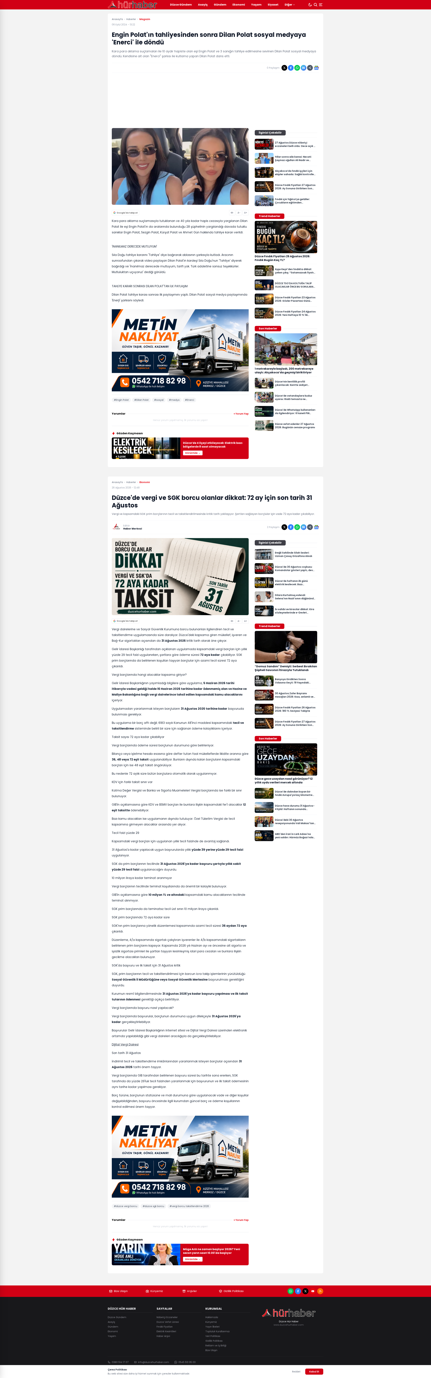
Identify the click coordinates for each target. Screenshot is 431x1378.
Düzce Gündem (181, 5)
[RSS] (320, 1291)
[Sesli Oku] (232, 212)
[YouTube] (313, 1291)
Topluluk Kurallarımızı (217, 1331)
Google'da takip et (127, 212)
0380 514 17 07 (120, 1362)
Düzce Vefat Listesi (168, 1322)
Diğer (288, 5)
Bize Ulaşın (121, 1291)
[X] (305, 1291)
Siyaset (273, 5)
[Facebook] (298, 1291)
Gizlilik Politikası (234, 1291)
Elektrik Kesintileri (166, 1331)
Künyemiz (156, 1291)
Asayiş (203, 5)
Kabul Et (314, 1371)
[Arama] (315, 5)
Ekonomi (239, 5)
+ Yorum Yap (241, 413)
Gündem (220, 5)
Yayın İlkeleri (212, 1326)
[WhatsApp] (291, 1291)
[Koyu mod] (310, 5)
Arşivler (192, 1291)
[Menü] (321, 5)
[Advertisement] (215, 100)
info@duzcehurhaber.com (153, 1362)
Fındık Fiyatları (165, 1326)
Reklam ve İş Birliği (215, 1345)
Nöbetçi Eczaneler (167, 1317)
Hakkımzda (211, 1317)
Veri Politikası (212, 1336)
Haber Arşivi (163, 1336)
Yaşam (256, 5)
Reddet (296, 1371)
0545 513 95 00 (187, 1362)
